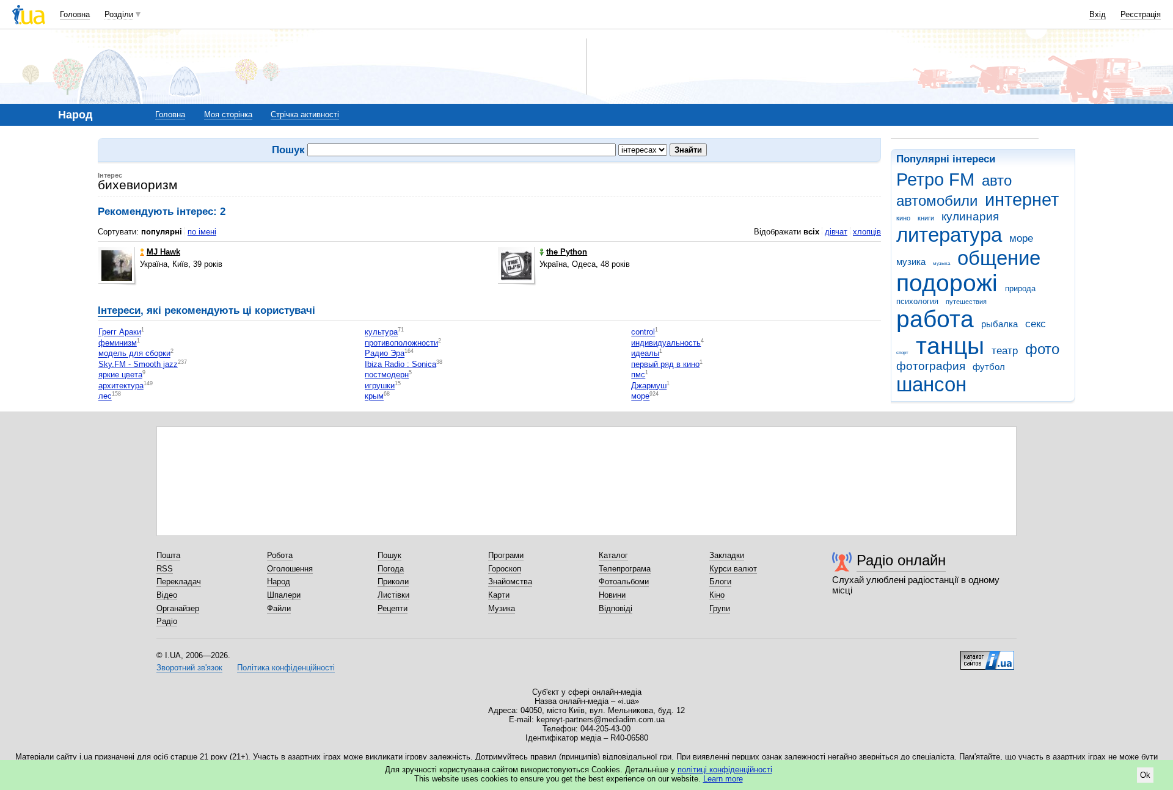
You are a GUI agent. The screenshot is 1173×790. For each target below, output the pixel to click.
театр (1005, 351)
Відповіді (615, 608)
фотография (930, 366)
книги (926, 218)
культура (381, 332)
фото (1042, 349)
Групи (719, 608)
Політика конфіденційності (286, 667)
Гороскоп (504, 568)
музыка (941, 263)
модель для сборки (134, 353)
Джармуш (649, 385)
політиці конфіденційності (725, 769)
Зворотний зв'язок (189, 667)
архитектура (121, 385)
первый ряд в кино (665, 364)
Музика (501, 608)
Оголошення (290, 568)
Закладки (726, 555)
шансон (931, 384)
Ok (1145, 775)
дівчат (836, 231)
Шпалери (284, 595)
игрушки (380, 385)
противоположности (401, 342)
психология (917, 301)
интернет (1022, 199)
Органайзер (177, 608)
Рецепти (392, 608)
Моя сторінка (228, 114)
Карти (499, 595)
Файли (279, 608)
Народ (278, 581)
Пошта (168, 555)
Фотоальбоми (624, 581)
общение (998, 258)
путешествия (966, 301)
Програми (506, 555)
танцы (950, 346)
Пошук (389, 555)
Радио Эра (384, 353)
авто (997, 181)
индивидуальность (666, 342)
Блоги (720, 581)
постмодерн (387, 375)
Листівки (393, 595)
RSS (164, 568)
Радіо (166, 621)
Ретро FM (935, 179)
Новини (612, 595)
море (1021, 238)
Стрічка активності (305, 114)
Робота (280, 555)
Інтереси (119, 310)
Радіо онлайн (901, 560)
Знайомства (510, 581)
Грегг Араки (119, 332)
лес (105, 396)
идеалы (645, 353)
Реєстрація (1140, 14)
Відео (166, 595)
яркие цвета (120, 375)
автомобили (937, 201)
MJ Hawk (163, 251)
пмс (638, 375)
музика (911, 261)
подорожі (947, 283)
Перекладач (178, 581)
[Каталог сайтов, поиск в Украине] (987, 656)
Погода (391, 568)
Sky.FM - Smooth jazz (138, 364)
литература (949, 234)
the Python (566, 251)
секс (1035, 324)
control (643, 332)
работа (935, 319)
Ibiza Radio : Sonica (400, 364)
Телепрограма (625, 568)
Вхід (1097, 14)
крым (374, 396)
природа (1020, 288)
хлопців (867, 231)
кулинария (970, 216)
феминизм (117, 342)
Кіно (717, 595)
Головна (75, 14)
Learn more (723, 778)
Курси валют (733, 568)
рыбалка (999, 324)
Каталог (613, 555)
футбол (989, 366)
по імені (202, 231)
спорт (902, 352)
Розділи (118, 14)
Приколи (393, 581)
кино (903, 218)
